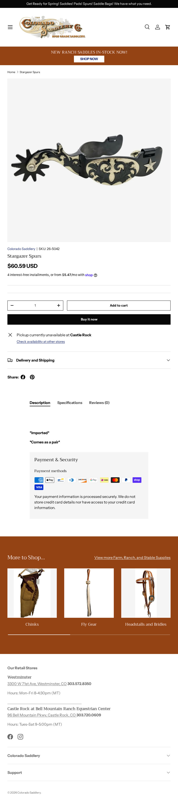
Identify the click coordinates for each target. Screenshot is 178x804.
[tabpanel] (89, 428)
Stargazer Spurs (30, 72)
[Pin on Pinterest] (32, 377)
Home (11, 72)
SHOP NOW (89, 59)
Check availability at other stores (41, 342)
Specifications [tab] (69, 402)
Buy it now (89, 319)
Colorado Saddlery (21, 249)
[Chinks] (32, 593)
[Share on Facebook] (23, 377)
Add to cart (119, 305)
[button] (168, 27)
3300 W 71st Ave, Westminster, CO (37, 683)
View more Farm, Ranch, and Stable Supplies (132, 557)
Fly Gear (89, 624)
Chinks (32, 624)
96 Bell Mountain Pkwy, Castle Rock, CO (41, 715)
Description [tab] (40, 402)
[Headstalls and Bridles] (145, 593)
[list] (89, 160)
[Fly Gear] (88, 593)
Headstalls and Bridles (145, 624)
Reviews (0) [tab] (99, 402)
